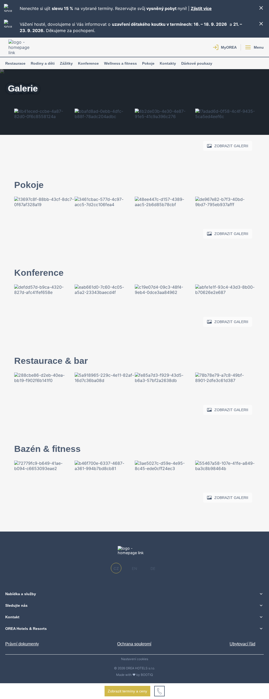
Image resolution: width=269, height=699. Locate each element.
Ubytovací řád (242, 644)
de (153, 568)
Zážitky (66, 63)
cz (116, 568)
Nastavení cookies (134, 659)
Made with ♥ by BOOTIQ (134, 675)
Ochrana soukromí (134, 644)
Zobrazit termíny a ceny (127, 691)
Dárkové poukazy (196, 63)
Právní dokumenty (22, 644)
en (134, 568)
